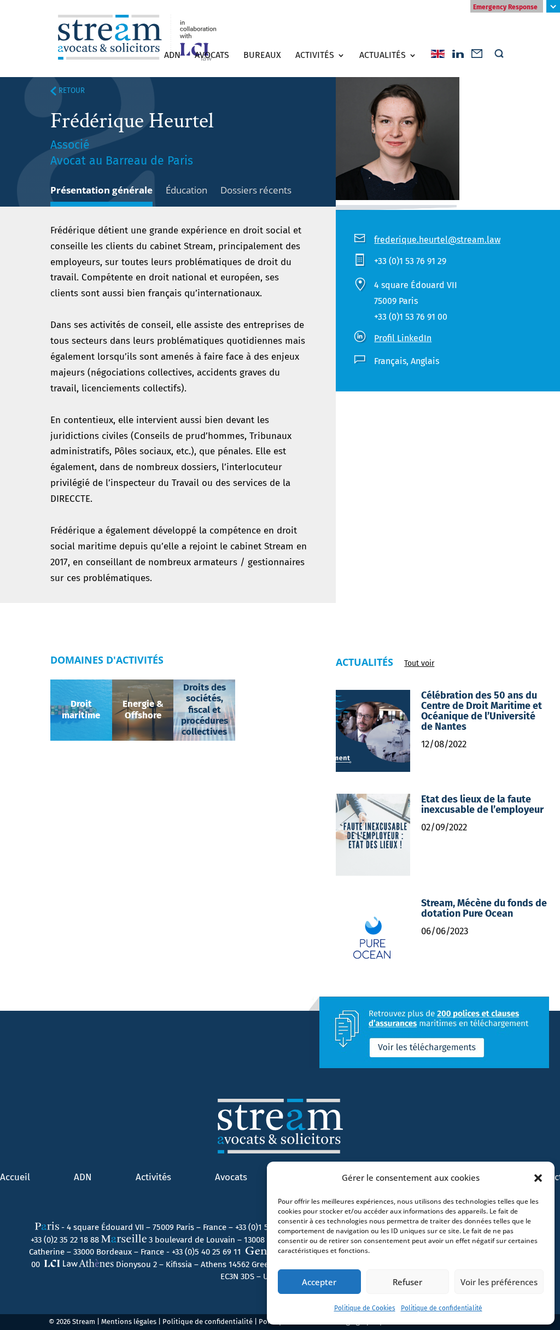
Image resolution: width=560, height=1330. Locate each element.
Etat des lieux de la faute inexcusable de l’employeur (482, 804)
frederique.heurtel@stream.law (437, 240)
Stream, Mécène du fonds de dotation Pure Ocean (484, 908)
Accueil (15, 1177)
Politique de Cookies (364, 1308)
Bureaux (262, 55)
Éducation (186, 190)
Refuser (407, 1281)
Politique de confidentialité (441, 1308)
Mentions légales (128, 1321)
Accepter (319, 1281)
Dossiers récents (255, 190)
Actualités (382, 55)
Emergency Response (505, 7)
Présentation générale (101, 190)
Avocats (212, 55)
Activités (314, 55)
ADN (172, 55)
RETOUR (70, 90)
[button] (538, 1178)
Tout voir (419, 663)
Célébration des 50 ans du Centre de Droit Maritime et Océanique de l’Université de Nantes (481, 711)
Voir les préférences (499, 1281)
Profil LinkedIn (402, 338)
